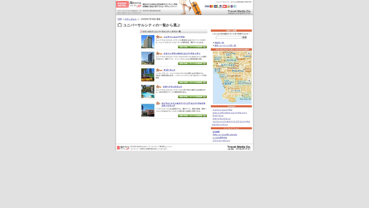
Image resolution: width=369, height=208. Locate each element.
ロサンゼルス (131, 19)
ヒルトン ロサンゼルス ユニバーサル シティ (182, 53)
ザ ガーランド (169, 70)
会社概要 (216, 132)
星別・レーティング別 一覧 (225, 45)
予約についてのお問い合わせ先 (225, 134)
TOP (119, 19)
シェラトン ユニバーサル (174, 37)
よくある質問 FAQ (220, 137)
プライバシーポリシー (221, 140)
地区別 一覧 (219, 42)
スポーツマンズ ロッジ (172, 86)
